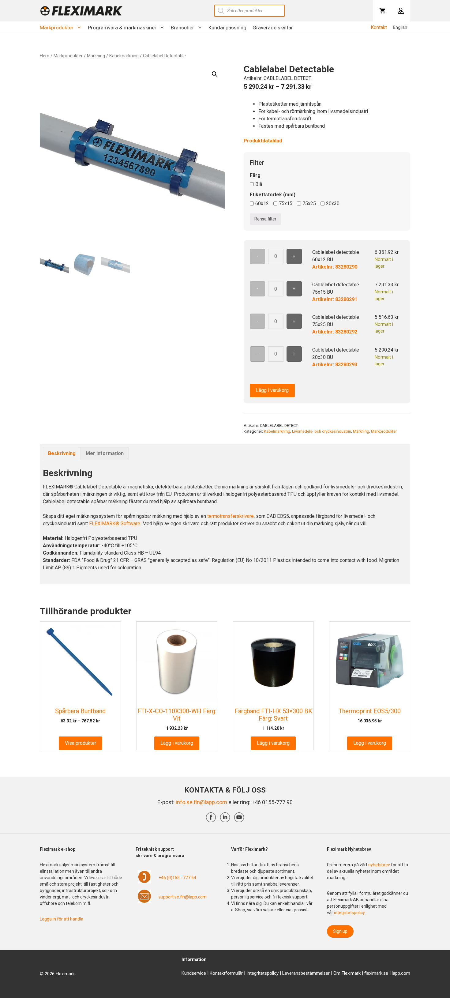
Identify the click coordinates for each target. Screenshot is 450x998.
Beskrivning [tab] (62, 453)
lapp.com (401, 973)
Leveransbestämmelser (306, 973)
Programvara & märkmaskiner (122, 27)
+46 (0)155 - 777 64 (177, 877)
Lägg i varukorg (272, 390)
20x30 (332, 203)
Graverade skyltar (273, 27)
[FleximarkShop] (81, 10)
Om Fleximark (347, 973)
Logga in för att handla (61, 919)
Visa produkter (80, 743)
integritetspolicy (349, 912)
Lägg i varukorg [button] (176, 743)
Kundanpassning (227, 27)
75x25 (309, 203)
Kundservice (194, 973)
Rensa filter (265, 219)
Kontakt (379, 27)
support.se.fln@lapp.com (183, 896)
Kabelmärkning (124, 55)
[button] (214, 74)
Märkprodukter (56, 27)
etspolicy (270, 973)
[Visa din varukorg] (382, 10)
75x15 (285, 203)
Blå (258, 184)
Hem (44, 55)
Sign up (340, 931)
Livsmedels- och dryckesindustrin (321, 431)
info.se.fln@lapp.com (201, 802)
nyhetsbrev (379, 864)
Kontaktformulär (226, 973)
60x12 (262, 203)
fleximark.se (376, 973)
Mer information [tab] (105, 453)
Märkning (96, 55)
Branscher (182, 27)
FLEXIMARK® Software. (115, 523)
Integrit (253, 973)
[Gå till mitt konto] (401, 10)
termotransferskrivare (230, 516)
